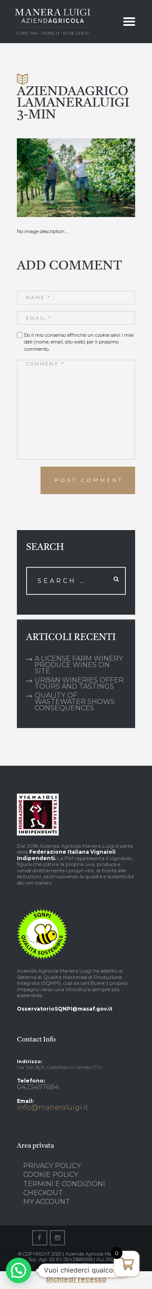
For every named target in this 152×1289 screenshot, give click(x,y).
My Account (46, 1202)
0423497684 (38, 1087)
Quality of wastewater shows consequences (75, 701)
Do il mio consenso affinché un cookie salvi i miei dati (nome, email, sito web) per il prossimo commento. (79, 342)
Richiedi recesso (76, 1279)
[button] (18, 1270)
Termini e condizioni (64, 1184)
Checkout (43, 1193)
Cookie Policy (50, 1175)
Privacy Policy (52, 1166)
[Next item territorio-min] (105, 178)
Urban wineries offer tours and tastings (79, 683)
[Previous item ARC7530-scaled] (46, 178)
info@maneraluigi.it (52, 1107)
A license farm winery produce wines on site (79, 664)
